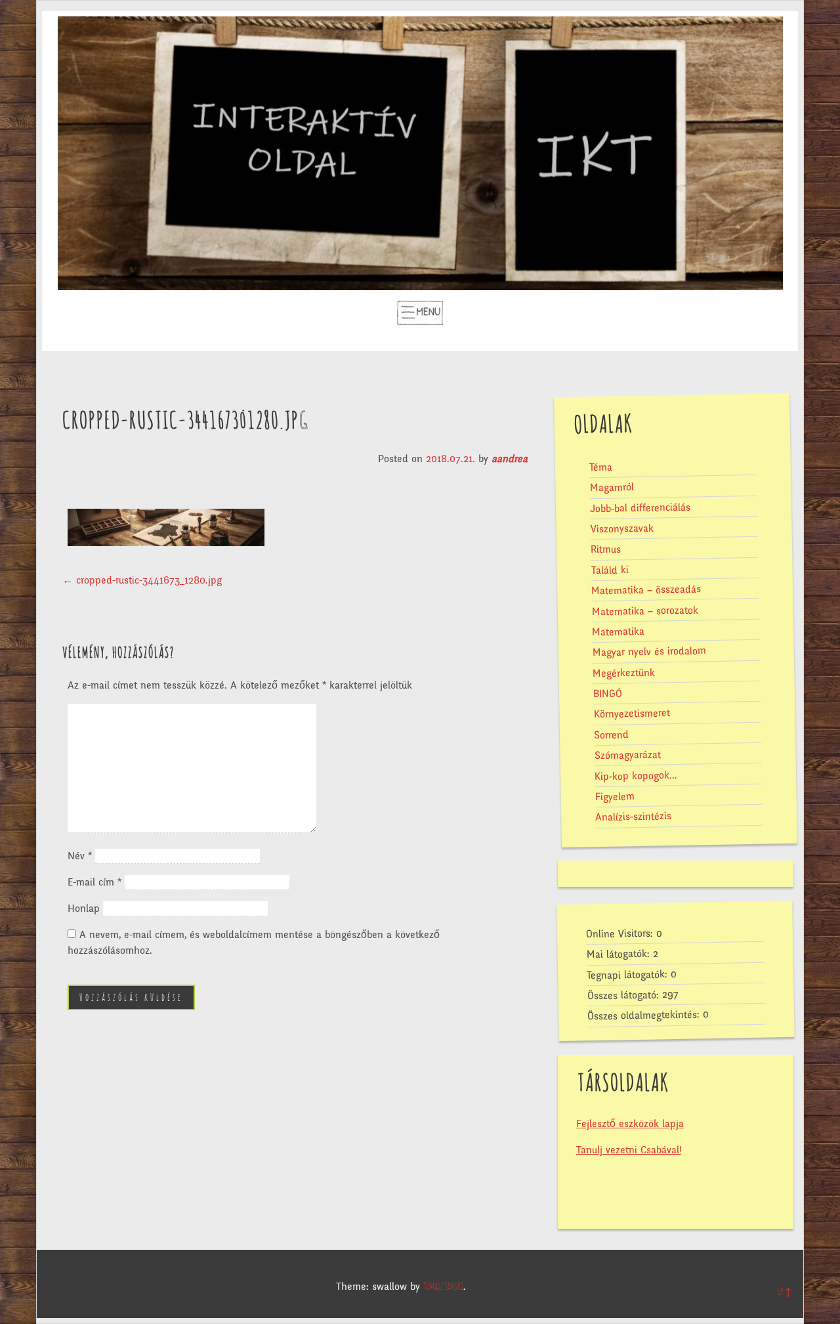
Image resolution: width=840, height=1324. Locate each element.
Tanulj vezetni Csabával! (628, 1150)
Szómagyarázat (627, 755)
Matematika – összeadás (646, 589)
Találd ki (609, 570)
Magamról (611, 487)
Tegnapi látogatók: (629, 975)
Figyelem (614, 796)
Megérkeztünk (624, 673)
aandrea (510, 458)
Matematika (618, 632)
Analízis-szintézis (633, 816)
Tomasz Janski (443, 1286)
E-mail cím (94, 882)
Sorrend (611, 735)
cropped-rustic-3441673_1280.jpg (142, 580)
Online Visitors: (620, 934)
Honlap (84, 908)
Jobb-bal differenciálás (639, 507)
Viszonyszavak (621, 528)
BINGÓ (607, 693)
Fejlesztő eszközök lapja (630, 1123)
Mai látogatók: (619, 954)
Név (80, 856)
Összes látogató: (624, 996)
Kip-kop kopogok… (636, 775)
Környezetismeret (631, 713)
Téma (600, 467)
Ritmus (606, 550)
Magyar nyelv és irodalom (648, 651)
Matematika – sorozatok (644, 610)
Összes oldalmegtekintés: (645, 1015)
